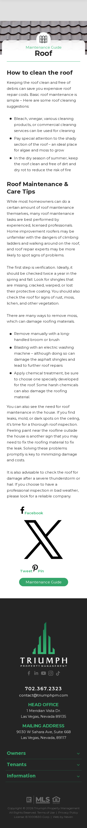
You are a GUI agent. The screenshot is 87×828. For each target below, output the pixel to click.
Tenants (17, 764)
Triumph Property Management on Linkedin (36, 673)
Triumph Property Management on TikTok (58, 673)
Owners (16, 753)
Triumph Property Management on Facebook (29, 673)
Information (21, 776)
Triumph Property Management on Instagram (50, 673)
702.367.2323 (43, 688)
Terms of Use (46, 812)
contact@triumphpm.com (43, 695)
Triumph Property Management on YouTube (43, 673)
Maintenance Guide (44, 47)
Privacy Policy (68, 812)
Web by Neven (63, 817)
